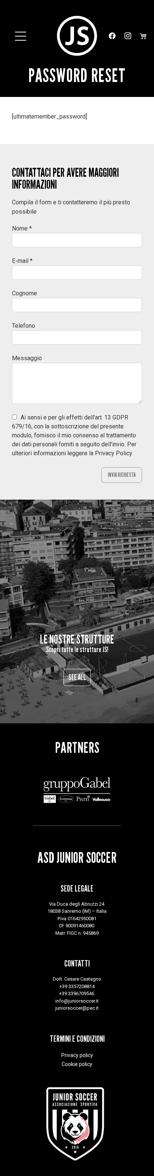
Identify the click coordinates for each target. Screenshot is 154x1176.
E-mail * (22, 260)
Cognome (24, 293)
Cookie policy (77, 1064)
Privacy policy (77, 1055)
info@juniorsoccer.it (77, 1001)
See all (77, 677)
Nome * (22, 228)
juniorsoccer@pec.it (77, 1008)
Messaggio (27, 358)
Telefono (23, 325)
